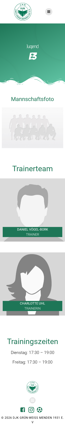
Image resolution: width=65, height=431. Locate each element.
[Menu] (48, 11)
